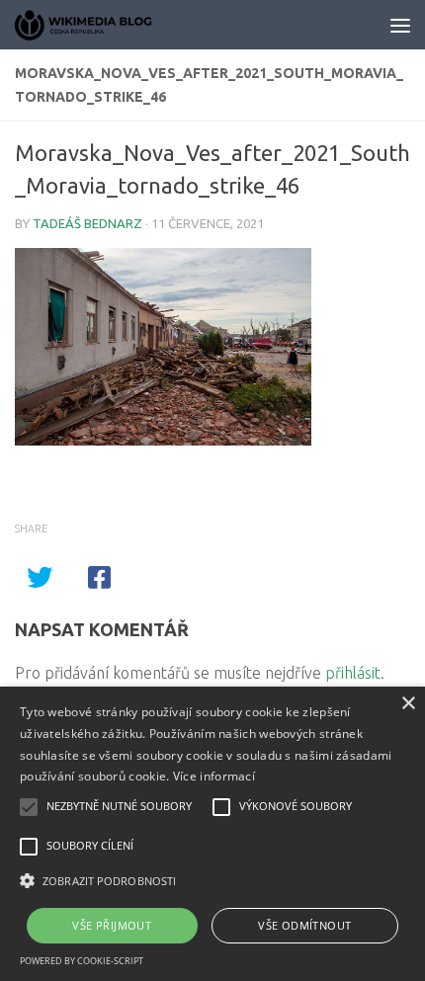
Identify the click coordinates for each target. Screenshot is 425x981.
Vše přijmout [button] (111, 925)
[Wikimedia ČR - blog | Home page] (109, 24)
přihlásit (353, 673)
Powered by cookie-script (81, 960)
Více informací (214, 776)
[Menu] (400, 24)
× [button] (407, 703)
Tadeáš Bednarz (87, 223)
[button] (212, 881)
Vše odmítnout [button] (304, 925)
